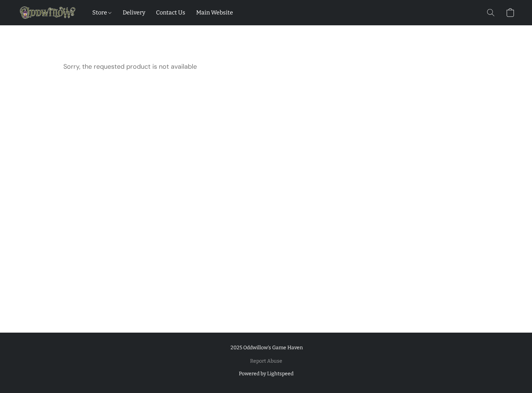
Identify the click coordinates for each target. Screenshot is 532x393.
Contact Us (170, 12)
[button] (47, 13)
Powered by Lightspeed (266, 374)
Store (100, 12)
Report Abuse (266, 361)
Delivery (134, 12)
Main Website (214, 12)
